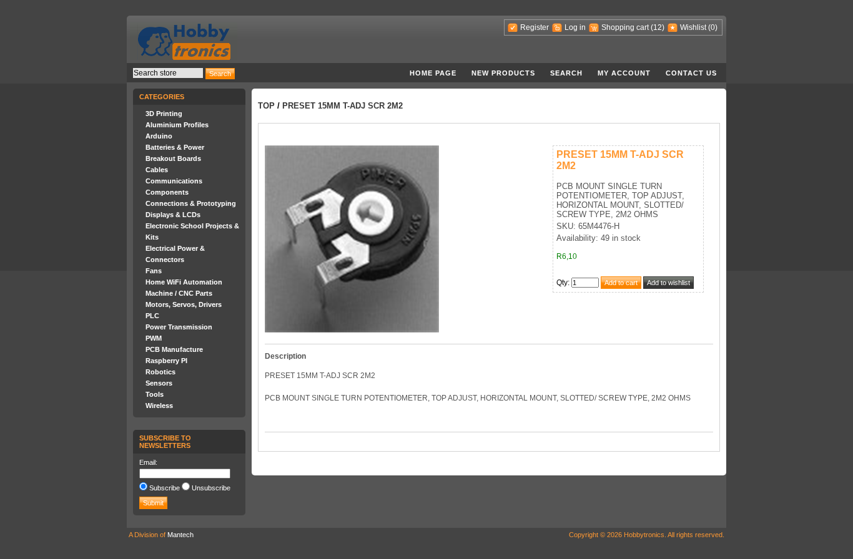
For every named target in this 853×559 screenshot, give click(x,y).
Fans (153, 271)
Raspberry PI (166, 360)
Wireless (159, 405)
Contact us (691, 73)
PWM (153, 338)
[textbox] (168, 73)
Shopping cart (625, 27)
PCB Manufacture (174, 349)
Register (534, 27)
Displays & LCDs (172, 214)
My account (624, 73)
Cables (156, 169)
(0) (712, 27)
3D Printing (163, 113)
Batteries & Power (174, 147)
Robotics (160, 372)
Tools (154, 394)
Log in (575, 27)
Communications (173, 181)
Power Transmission (178, 327)
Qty (562, 282)
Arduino (158, 136)
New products (503, 73)
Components (167, 192)
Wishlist (693, 27)
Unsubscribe (211, 488)
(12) (657, 27)
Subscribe (164, 488)
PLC (152, 315)
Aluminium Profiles (177, 125)
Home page (433, 73)
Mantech (180, 534)
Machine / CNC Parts (178, 293)
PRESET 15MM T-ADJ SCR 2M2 (342, 105)
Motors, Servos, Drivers (183, 304)
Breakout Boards (173, 158)
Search (566, 73)
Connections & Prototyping (190, 203)
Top (266, 105)
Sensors (158, 383)
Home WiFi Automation (183, 282)
